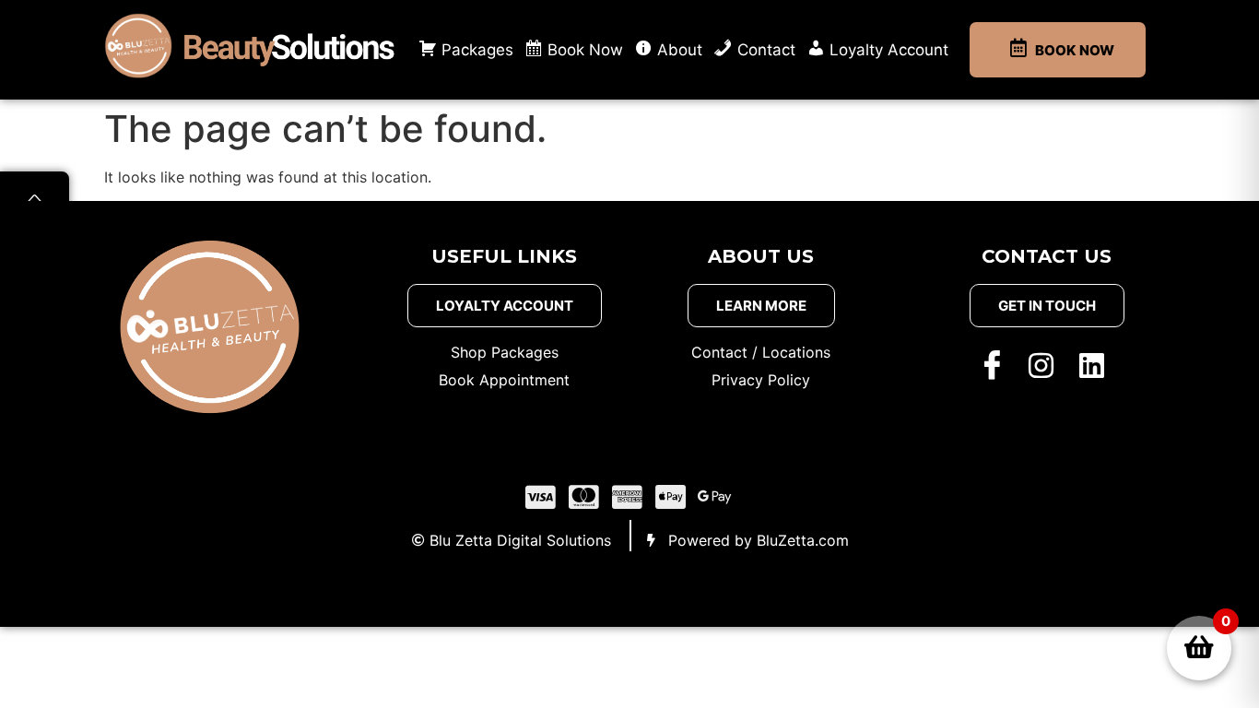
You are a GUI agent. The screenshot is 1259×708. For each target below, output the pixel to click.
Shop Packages (505, 352)
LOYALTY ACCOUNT (504, 305)
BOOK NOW (1074, 50)
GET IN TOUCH (1047, 305)
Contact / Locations (760, 352)
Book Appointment (504, 380)
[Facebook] (996, 364)
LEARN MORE (761, 305)
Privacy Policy (761, 380)
